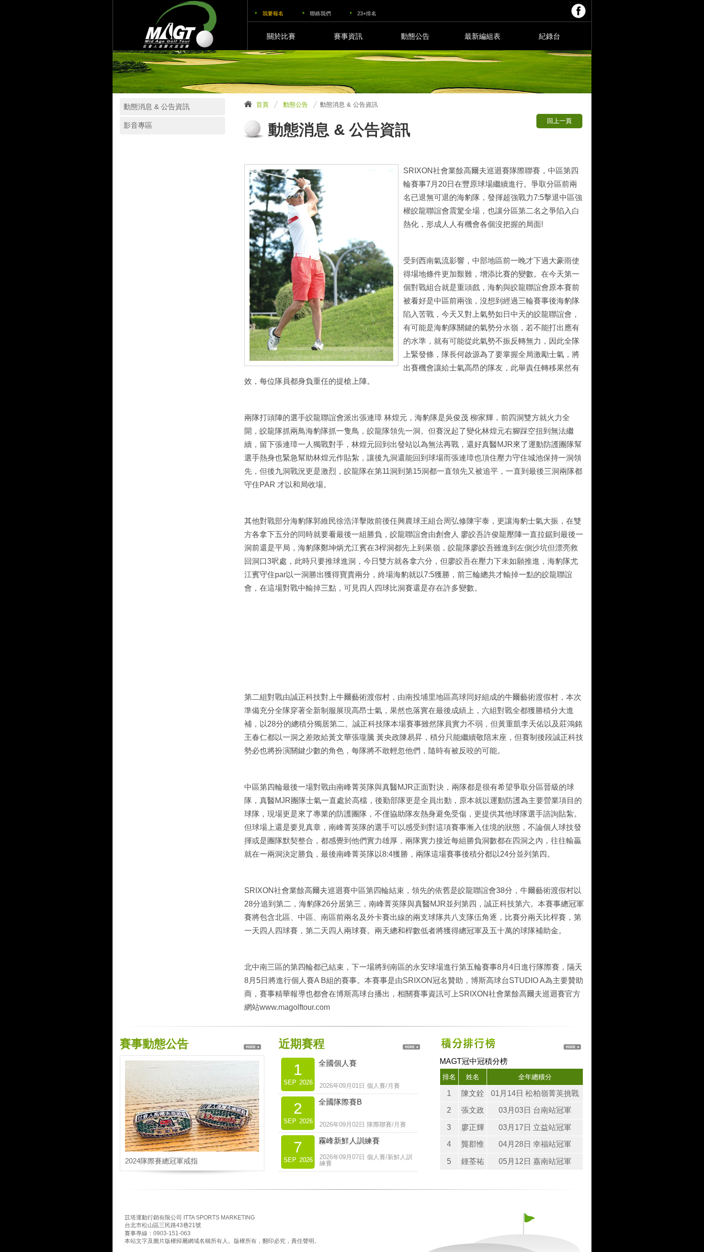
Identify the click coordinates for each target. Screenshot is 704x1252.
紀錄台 (549, 36)
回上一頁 (559, 120)
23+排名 (366, 13)
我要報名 (273, 13)
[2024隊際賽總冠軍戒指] (192, 1066)
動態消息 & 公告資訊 (157, 107)
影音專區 (138, 125)
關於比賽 (281, 36)
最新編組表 (482, 36)
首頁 (262, 104)
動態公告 (415, 36)
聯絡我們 (320, 13)
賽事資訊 (348, 36)
